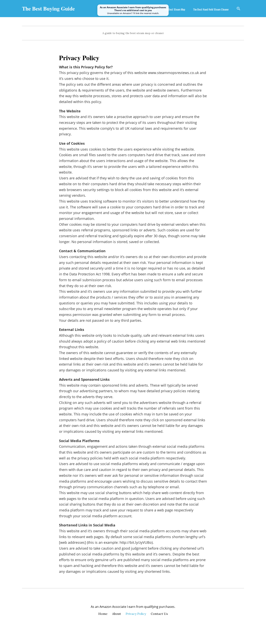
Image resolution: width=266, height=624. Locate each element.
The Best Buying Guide (48, 8)
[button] (238, 9)
